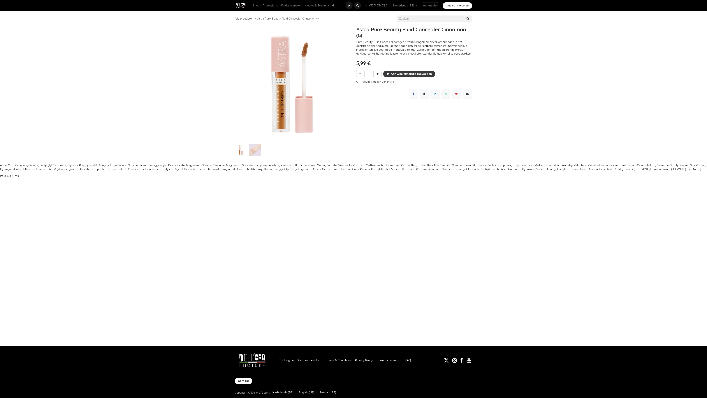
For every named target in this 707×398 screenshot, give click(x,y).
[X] (424, 93)
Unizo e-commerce (389, 360)
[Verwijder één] (360, 74)
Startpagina (286, 360)
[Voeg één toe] (377, 74)
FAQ (408, 360)
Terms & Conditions (339, 360)
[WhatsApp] (445, 93)
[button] (357, 5)
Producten (317, 360)
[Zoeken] (467, 18)
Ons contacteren (457, 5)
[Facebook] (413, 93)
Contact (243, 381)
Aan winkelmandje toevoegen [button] (411, 74)
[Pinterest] (456, 93)
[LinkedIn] (435, 93)
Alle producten (244, 18)
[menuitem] (256, 5)
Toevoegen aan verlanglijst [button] (377, 81)
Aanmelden (430, 5)
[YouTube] (469, 360)
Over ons (302, 360)
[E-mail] (467, 93)
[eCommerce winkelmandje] (349, 5)
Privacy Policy (364, 360)
